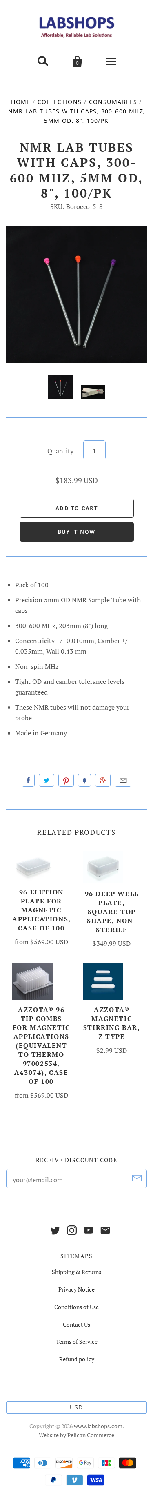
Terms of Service (77, 1341)
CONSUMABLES (113, 102)
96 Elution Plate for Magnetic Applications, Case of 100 (41, 910)
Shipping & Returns (76, 1272)
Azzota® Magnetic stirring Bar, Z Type (111, 1023)
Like (28, 780)
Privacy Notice (76, 1289)
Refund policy (76, 1359)
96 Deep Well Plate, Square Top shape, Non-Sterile (112, 911)
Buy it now (77, 531)
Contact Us (76, 1324)
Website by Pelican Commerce (76, 1435)
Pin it (66, 780)
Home (21, 102)
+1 (103, 780)
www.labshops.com (98, 1426)
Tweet (46, 780)
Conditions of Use (76, 1307)
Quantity (60, 450)
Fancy (84, 780)
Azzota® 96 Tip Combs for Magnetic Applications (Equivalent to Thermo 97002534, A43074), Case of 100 (41, 1045)
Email (123, 780)
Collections (60, 102)
